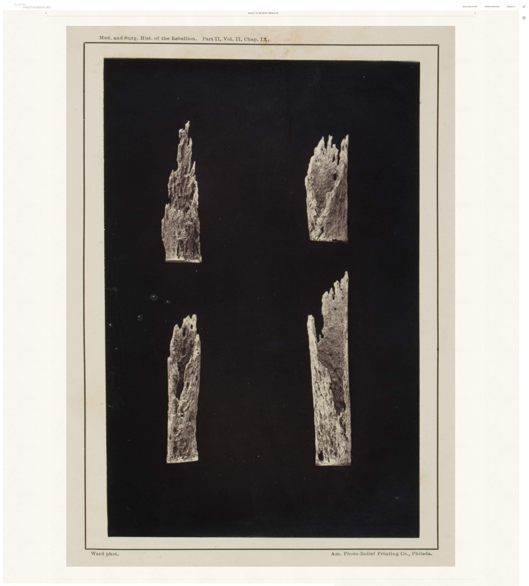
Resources (492, 6)
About (511, 6)
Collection (470, 6)
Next (473, 13)
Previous (51, 13)
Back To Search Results (263, 13)
